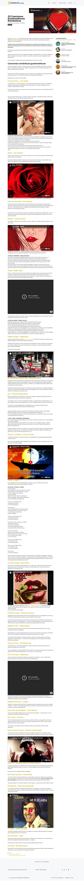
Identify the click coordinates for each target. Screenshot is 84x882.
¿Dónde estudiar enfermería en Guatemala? (17, 855)
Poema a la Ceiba (65, 55)
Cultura (10, 24)
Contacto (70, 2)
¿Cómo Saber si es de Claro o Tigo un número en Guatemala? (68, 67)
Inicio (49, 2)
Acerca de (54, 2)
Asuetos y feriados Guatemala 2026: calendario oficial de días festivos (68, 44)
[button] (74, 3)
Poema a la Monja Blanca (66, 50)
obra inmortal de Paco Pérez (34, 605)
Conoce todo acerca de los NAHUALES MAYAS (67, 73)
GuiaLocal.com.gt (15, 38)
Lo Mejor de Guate (62, 2)
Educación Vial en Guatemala (14, 854)
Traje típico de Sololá (66, 61)
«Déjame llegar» (28, 339)
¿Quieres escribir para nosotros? (17, 869)
